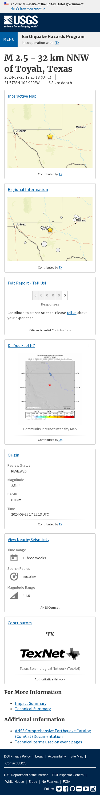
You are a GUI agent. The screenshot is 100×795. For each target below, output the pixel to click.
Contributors (20, 622)
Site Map (76, 756)
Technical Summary (33, 708)
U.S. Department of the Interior (26, 775)
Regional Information (28, 189)
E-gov (33, 782)
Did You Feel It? (21, 345)
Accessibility (57, 756)
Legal (39, 756)
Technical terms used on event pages (48, 741)
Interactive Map (22, 96)
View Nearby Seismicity (28, 539)
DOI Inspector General (68, 775)
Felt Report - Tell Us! (27, 283)
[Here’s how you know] (50, 6)
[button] (50, 136)
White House (14, 782)
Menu (8, 39)
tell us (72, 312)
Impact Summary (30, 703)
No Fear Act (50, 782)
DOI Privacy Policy (17, 756)
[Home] (21, 29)
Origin (13, 455)
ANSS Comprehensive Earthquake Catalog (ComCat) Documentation (53, 733)
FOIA (66, 782)
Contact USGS (15, 763)
